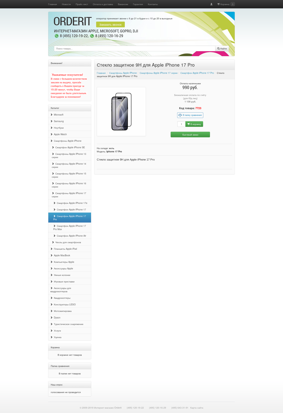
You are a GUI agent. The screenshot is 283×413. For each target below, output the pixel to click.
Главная (52, 4)
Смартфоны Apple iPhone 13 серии (69, 155)
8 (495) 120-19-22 (74, 36)
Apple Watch (60, 134)
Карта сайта (196, 407)
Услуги (57, 330)
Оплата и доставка (103, 4)
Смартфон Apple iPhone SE (69, 147)
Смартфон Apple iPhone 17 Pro (69, 217)
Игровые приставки (64, 281)
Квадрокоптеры (61, 297)
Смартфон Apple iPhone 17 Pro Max (69, 227)
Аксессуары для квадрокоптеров (60, 289)
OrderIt (72, 21)
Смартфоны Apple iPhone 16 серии (69, 185)
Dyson (56, 317)
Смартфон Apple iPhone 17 (71, 209)
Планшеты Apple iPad (65, 248)
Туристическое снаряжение (68, 324)
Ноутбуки (58, 127)
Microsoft (58, 114)
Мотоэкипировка (62, 311)
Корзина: (226, 4)
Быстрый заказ (190, 134)
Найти (223, 48)
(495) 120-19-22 (135, 407)
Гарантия (138, 4)
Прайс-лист (82, 4)
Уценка (57, 337)
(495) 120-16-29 (157, 407)
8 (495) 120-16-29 (109, 36)
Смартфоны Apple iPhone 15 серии (69, 175)
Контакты (153, 4)
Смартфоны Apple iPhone (67, 140)
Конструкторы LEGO (64, 304)
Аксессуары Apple (63, 268)
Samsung (58, 121)
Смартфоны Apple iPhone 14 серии (69, 165)
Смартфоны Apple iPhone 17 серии (69, 194)
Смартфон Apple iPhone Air (71, 235)
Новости (66, 4)
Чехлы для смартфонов (67, 242)
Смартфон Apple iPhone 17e (71, 203)
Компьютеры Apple (63, 261)
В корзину (195, 124)
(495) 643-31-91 (179, 407)
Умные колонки (61, 275)
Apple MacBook (61, 255)
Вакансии (123, 4)
